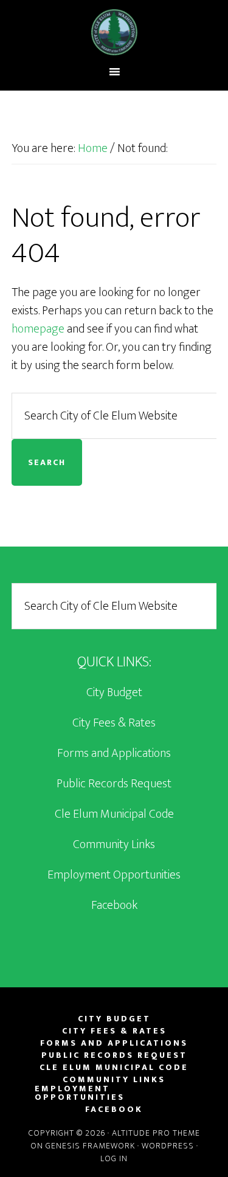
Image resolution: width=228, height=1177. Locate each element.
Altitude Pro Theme (156, 1133)
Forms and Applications (114, 753)
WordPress (168, 1146)
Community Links (114, 844)
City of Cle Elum (114, 32)
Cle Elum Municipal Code (114, 814)
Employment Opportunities (114, 875)
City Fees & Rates (114, 723)
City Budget (114, 692)
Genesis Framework (90, 1146)
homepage (38, 329)
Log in (114, 1158)
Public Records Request (114, 783)
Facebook (114, 905)
